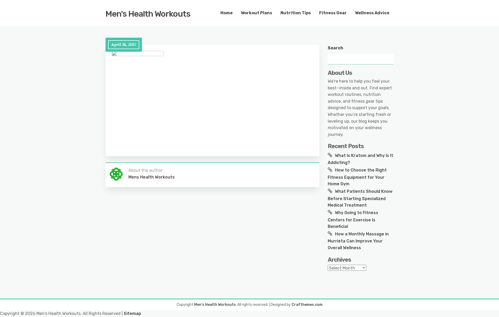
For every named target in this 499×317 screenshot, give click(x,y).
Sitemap (132, 313)
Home (226, 12)
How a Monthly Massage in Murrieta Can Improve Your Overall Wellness (358, 241)
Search (335, 47)
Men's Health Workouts (148, 14)
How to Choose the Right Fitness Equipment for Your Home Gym (357, 177)
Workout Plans (256, 12)
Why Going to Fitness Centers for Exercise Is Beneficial (353, 219)
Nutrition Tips (295, 12)
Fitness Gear (333, 12)
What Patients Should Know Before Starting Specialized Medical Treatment (360, 198)
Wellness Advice (372, 12)
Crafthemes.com (307, 304)
